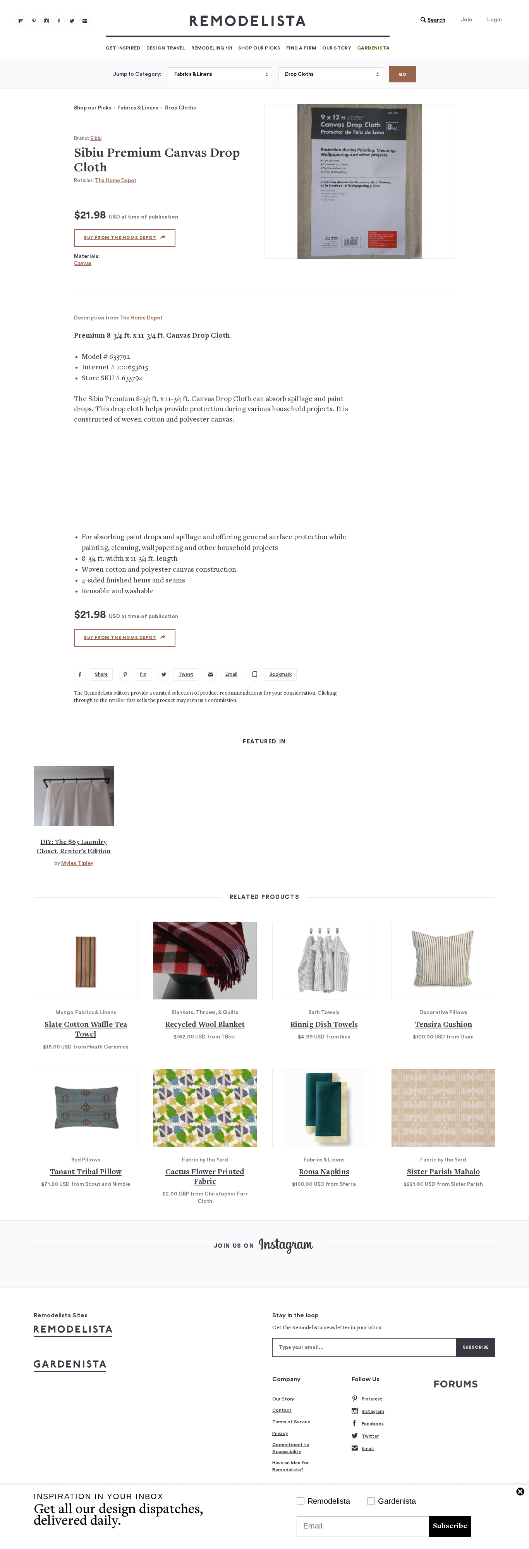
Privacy (280, 1433)
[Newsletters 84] (84, 20)
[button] (431, 20)
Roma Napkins (324, 1172)
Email (368, 1448)
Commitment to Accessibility (290, 1448)
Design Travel (165, 48)
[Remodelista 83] (72, 20)
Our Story (336, 48)
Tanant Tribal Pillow (86, 1172)
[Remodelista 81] (46, 20)
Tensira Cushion (443, 1025)
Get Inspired (123, 48)
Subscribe (450, 1526)
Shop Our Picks (259, 48)
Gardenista (373, 48)
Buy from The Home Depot (120, 238)
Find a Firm (301, 48)
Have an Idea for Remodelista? (290, 1466)
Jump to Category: (137, 74)
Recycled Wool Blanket (205, 1025)
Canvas (82, 263)
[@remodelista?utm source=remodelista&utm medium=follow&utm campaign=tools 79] (20, 20)
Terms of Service (291, 1421)
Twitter (370, 1436)
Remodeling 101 (211, 48)
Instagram (373, 1411)
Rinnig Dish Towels (324, 1025)
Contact (282, 1410)
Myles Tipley (77, 863)
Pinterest (372, 1399)
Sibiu (95, 138)
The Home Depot (115, 180)
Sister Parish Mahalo (443, 1172)
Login (494, 19)
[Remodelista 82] (59, 20)
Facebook (373, 1423)
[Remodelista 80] (33, 20)
